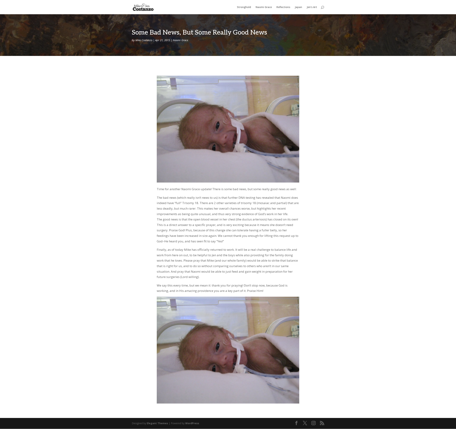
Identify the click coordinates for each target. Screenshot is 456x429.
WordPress (192, 423)
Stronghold (244, 7)
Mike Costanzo (143, 40)
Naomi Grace (264, 7)
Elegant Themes (157, 423)
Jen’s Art (312, 7)
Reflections (283, 7)
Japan (298, 7)
